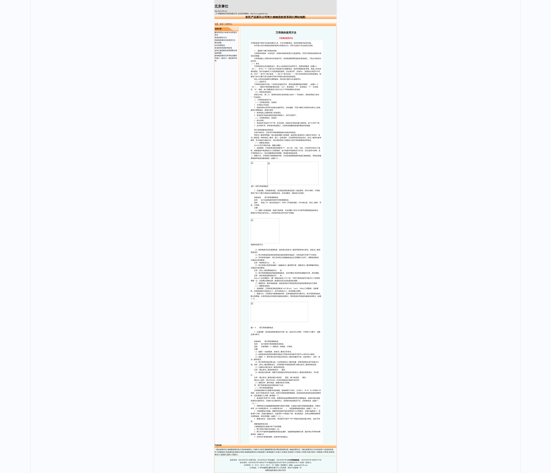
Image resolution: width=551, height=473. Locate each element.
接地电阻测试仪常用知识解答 (226, 56)
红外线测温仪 (220, 45)
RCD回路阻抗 (220, 452)
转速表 (284, 452)
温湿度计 (291, 452)
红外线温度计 (318, 449)
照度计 (234, 455)
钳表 (313, 452)
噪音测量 (218, 43)
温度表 (223, 455)
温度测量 (218, 53)
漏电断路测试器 (233, 449)
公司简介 (267, 17)
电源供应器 (328, 449)
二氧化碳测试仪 (307, 449)
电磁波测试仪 (295, 449)
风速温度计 (261, 452)
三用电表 (318, 452)
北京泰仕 (221, 6)
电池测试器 (230, 452)
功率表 (325, 452)
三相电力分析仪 (259, 449)
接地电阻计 (271, 452)
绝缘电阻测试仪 (251, 452)
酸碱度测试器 (270, 449)
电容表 (331, 452)
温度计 (229, 455)
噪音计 (217, 455)
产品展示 (256, 17)
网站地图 (300, 17)
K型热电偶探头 (246, 449)
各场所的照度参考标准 (223, 48)
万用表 (268, 197)
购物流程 (278, 17)
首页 (248, 17)
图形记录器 (239, 452)
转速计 (278, 452)
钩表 (309, 452)
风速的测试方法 (221, 38)
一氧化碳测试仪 (221, 449)
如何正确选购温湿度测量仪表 (226, 50)
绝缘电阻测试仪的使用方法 (225, 40)
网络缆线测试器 (282, 449)
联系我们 (289, 17)
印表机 (297, 452)
